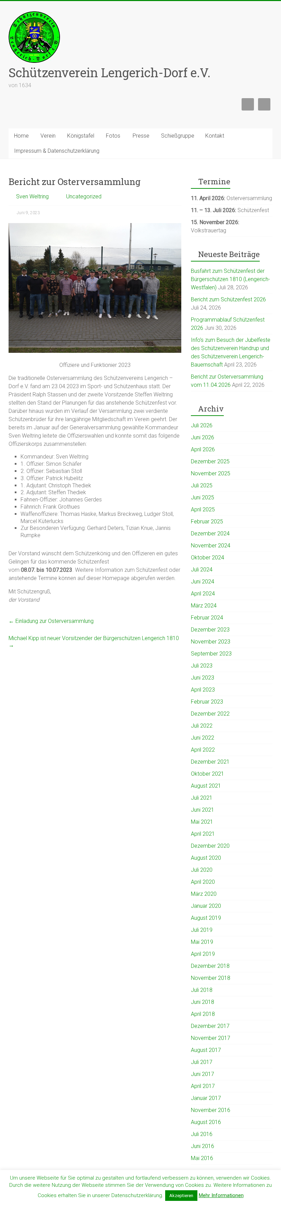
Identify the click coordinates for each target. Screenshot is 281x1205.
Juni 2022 (202, 737)
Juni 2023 (202, 677)
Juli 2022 (201, 725)
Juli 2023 (201, 665)
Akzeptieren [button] (181, 1195)
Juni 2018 (202, 1002)
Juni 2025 (202, 497)
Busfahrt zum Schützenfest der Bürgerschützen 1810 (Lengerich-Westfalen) (230, 279)
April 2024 (203, 593)
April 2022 (203, 749)
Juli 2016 (201, 1134)
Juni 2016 (202, 1146)
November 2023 (210, 641)
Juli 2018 (201, 990)
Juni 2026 (202, 437)
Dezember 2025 (210, 461)
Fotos (113, 135)
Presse (141, 135)
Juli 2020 (201, 870)
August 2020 (206, 858)
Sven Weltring (32, 196)
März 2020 (204, 894)
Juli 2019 (201, 930)
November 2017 (210, 1038)
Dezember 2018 (210, 966)
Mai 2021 (202, 822)
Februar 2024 (207, 617)
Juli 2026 (201, 425)
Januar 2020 (206, 906)
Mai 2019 (202, 942)
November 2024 (210, 545)
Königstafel (80, 135)
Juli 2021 (201, 798)
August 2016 (206, 1122)
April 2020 (203, 882)
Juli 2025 (201, 485)
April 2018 (203, 1014)
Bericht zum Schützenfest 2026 (228, 299)
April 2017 (203, 1086)
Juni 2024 (202, 581)
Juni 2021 (202, 810)
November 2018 (210, 978)
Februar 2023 (207, 701)
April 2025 (203, 509)
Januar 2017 (206, 1098)
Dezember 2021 (210, 761)
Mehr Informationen (221, 1195)
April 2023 (203, 689)
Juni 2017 (202, 1074)
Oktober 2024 (207, 557)
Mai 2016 (202, 1158)
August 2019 (206, 918)
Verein (48, 135)
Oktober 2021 (207, 773)
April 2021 (203, 834)
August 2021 (206, 786)
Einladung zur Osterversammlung (51, 621)
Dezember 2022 (210, 713)
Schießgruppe (177, 135)
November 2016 (210, 1110)
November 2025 (210, 473)
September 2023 (211, 653)
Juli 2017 (201, 1062)
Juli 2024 (201, 569)
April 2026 (203, 449)
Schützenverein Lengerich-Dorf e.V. (109, 72)
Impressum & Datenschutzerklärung (56, 151)
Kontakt (214, 135)
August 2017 (206, 1050)
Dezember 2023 (210, 629)
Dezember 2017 (210, 1026)
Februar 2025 (207, 521)
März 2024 (204, 605)
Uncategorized (83, 196)
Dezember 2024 (210, 533)
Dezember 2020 (210, 846)
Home (21, 135)
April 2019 (203, 954)
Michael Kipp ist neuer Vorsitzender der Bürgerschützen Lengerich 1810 (94, 641)
